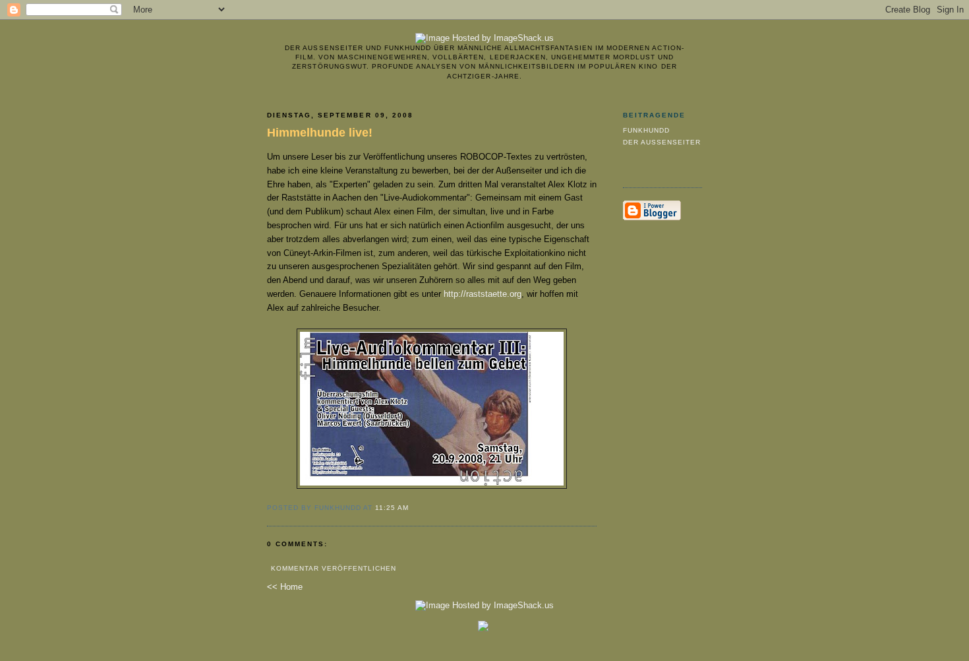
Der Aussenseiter (662, 142)
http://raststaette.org (482, 294)
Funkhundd (646, 130)
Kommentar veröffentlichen (333, 568)
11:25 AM (392, 507)
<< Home (285, 587)
